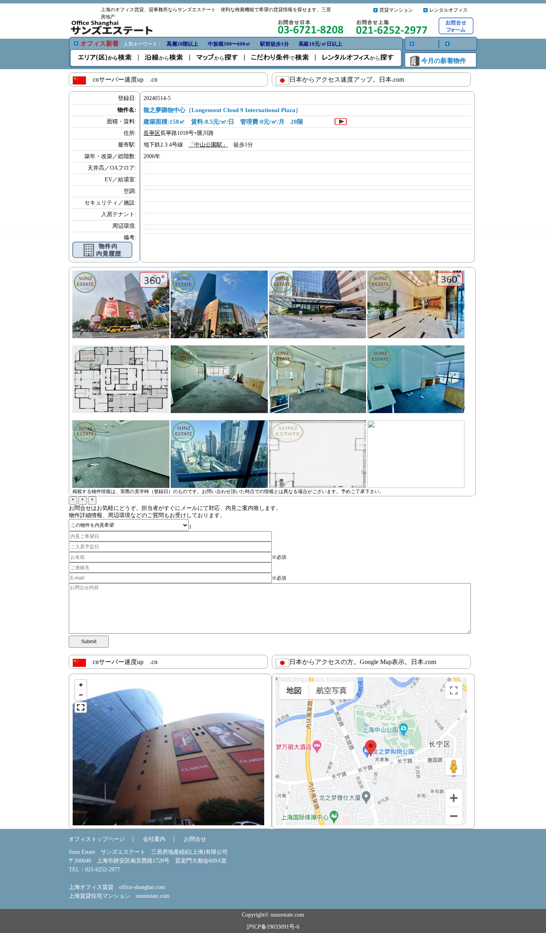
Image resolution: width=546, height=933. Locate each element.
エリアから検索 (105, 58)
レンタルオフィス (448, 10)
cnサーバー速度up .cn (121, 79)
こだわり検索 (281, 58)
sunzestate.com (152, 896)
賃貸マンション (396, 10)
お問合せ (195, 839)
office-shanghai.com (142, 887)
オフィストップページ (97, 839)
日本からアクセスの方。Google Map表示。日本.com (362, 661)
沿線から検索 (165, 58)
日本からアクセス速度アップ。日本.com (346, 79)
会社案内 (154, 839)
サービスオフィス (356, 58)
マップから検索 (219, 58)
